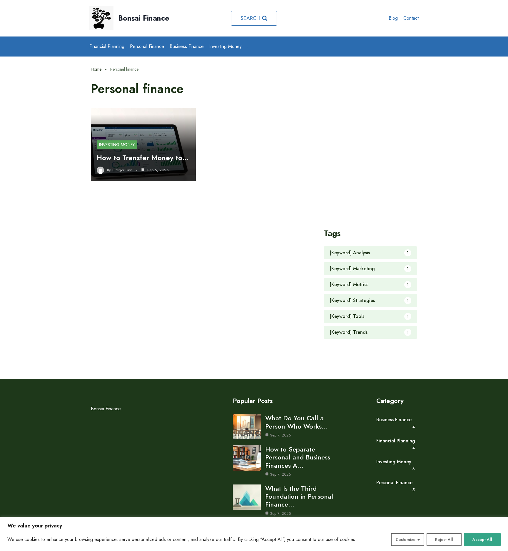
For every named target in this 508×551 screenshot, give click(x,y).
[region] (254, 534)
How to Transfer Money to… (143, 157)
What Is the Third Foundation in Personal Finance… (299, 496)
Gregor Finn (122, 170)
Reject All (444, 539)
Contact (411, 18)
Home (96, 69)
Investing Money (225, 46)
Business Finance (187, 46)
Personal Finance (147, 46)
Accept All (482, 539)
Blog (393, 18)
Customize (405, 539)
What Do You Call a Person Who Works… (296, 422)
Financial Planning (106, 46)
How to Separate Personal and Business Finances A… (297, 457)
